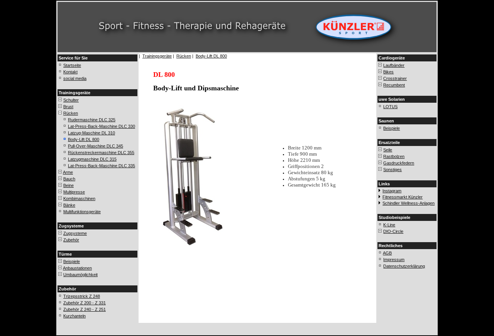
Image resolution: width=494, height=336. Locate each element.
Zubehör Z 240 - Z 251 (84, 309)
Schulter (71, 100)
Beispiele (71, 261)
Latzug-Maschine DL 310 (91, 133)
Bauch (69, 178)
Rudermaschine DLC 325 (91, 119)
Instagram (391, 190)
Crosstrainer (395, 78)
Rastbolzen (393, 156)
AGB (387, 253)
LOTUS (390, 106)
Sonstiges (392, 169)
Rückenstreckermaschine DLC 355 (101, 152)
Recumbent (394, 85)
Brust (68, 106)
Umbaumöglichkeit (80, 274)
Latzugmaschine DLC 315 (92, 159)
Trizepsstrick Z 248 (81, 296)
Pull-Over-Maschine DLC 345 (95, 146)
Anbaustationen (77, 268)
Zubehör (71, 240)
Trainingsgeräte (157, 56)
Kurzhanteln (74, 316)
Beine (68, 185)
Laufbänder (393, 65)
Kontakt (70, 72)
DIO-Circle (393, 231)
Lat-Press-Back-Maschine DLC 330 (101, 126)
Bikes (388, 72)
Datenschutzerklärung (404, 266)
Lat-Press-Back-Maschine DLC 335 (101, 165)
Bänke (69, 205)
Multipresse (74, 192)
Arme (68, 172)
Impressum (393, 259)
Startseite (72, 65)
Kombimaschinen (79, 198)
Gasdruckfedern (398, 163)
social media (74, 78)
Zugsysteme (75, 233)
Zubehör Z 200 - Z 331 (84, 302)
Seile (387, 150)
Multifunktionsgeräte (82, 211)
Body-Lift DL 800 (83, 139)
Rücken (70, 113)
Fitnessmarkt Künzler (402, 197)
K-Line (389, 224)
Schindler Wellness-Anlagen (408, 203)
